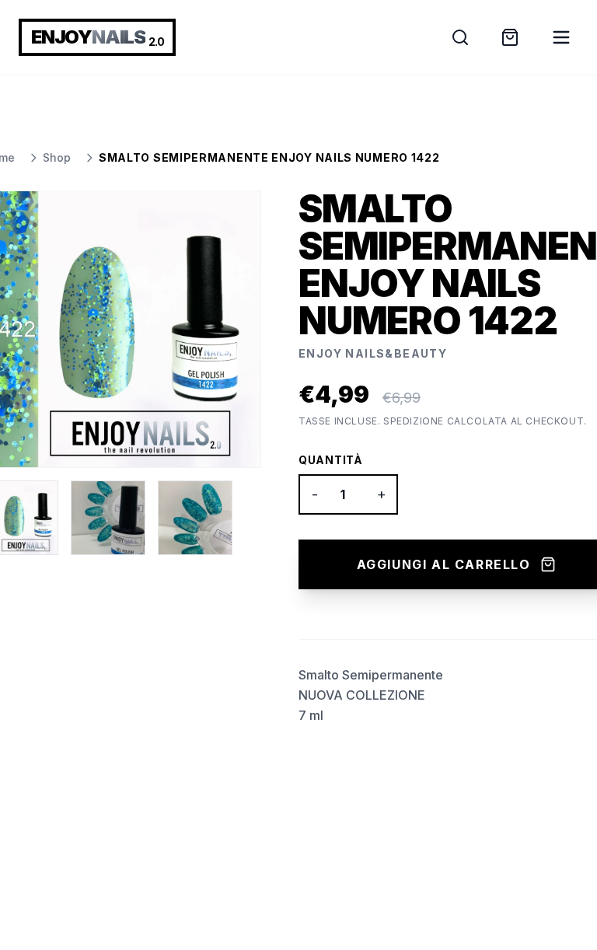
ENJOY (97, 37)
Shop (57, 157)
